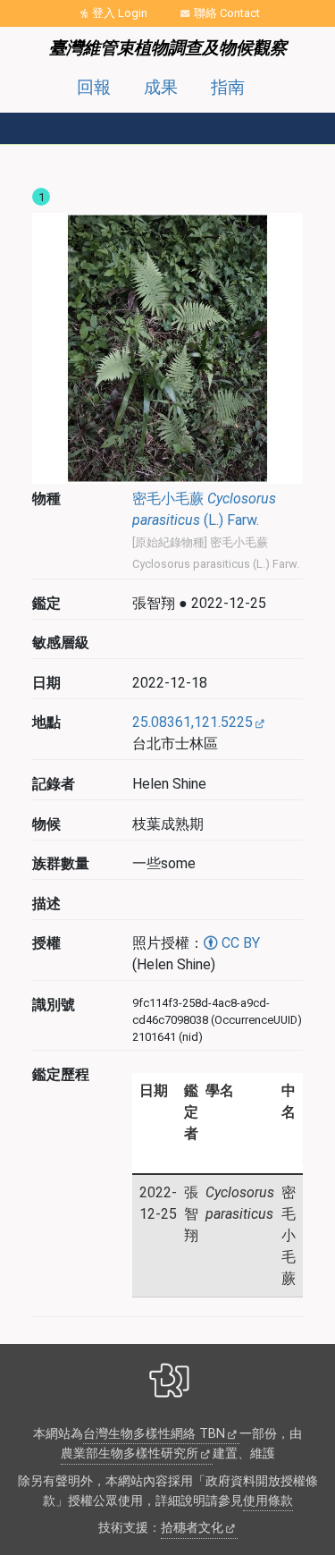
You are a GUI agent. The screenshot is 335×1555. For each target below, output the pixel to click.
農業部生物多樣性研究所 (129, 1453)
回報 (94, 87)
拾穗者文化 (192, 1527)
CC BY (239, 942)
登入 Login (119, 13)
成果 (161, 87)
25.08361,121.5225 (192, 722)
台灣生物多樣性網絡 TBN (154, 1433)
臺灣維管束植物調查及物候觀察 (168, 48)
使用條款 (268, 1501)
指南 (228, 87)
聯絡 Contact (227, 13)
